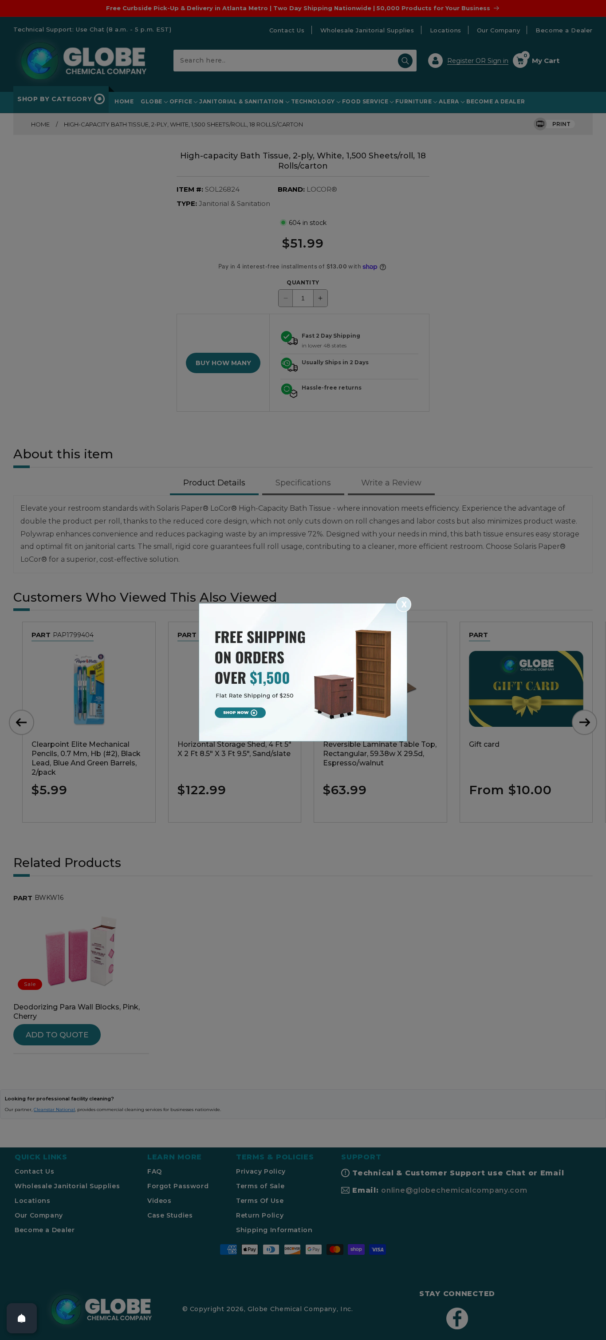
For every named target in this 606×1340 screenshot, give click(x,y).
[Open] (22, 1318)
